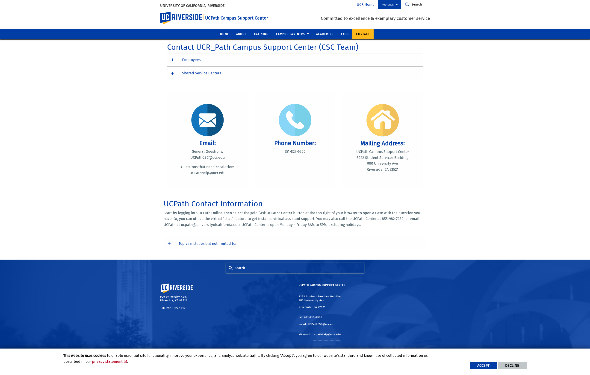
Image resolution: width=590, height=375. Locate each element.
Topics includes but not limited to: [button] (207, 243)
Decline (512, 365)
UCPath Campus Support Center (236, 18)
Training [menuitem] (261, 34)
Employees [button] (191, 60)
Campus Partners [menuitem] (290, 34)
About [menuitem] (241, 34)
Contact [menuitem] (363, 34)
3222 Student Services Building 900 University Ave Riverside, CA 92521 (320, 302)
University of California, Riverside (192, 5)
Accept (483, 365)
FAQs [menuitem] (345, 34)
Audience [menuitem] (388, 4)
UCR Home (366, 4)
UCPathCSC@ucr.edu (321, 324)
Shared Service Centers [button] (201, 73)
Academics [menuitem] (325, 34)
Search (416, 4)
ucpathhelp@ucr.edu (327, 334)
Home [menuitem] (224, 34)
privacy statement (107, 361)
